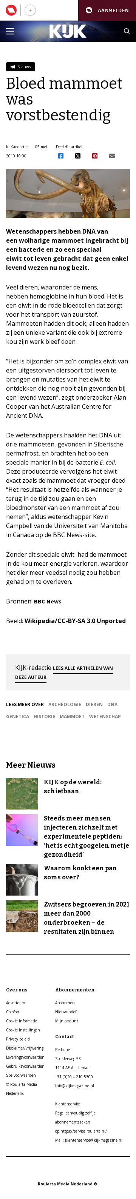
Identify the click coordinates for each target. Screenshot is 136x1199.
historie (44, 716)
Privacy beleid (18, 1039)
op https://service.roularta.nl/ (81, 1131)
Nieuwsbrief (65, 1011)
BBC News (48, 601)
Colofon (12, 1011)
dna (112, 704)
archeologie (64, 704)
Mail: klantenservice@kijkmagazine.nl (88, 1140)
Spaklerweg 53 (68, 1058)
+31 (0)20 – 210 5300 (74, 1076)
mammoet (72, 716)
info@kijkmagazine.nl (74, 1085)
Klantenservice (67, 1104)
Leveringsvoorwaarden (25, 1057)
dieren (94, 704)
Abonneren (65, 1002)
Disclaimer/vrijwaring (24, 1048)
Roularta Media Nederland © (68, 1184)
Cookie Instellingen (23, 1030)
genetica (17, 716)
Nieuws (23, 66)
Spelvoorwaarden (21, 1075)
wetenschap (105, 716)
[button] (107, 10)
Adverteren (15, 1002)
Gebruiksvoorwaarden (25, 1066)
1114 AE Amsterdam (73, 1067)
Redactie (62, 1049)
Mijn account (66, 1021)
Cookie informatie (21, 1021)
